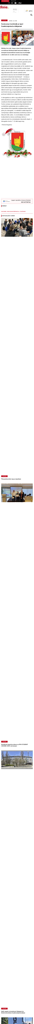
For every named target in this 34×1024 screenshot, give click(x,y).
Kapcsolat (13, 1)
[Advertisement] (17, 178)
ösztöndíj (23, 211)
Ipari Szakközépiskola (13, 211)
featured (3, 211)
